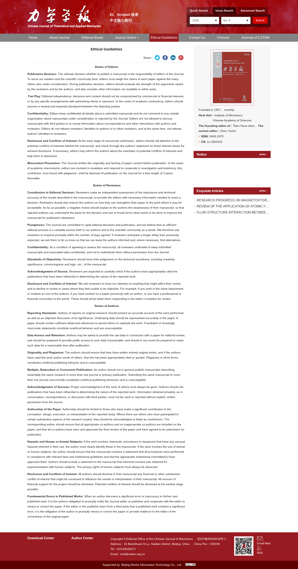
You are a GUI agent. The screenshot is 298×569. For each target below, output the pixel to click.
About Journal (59, 37)
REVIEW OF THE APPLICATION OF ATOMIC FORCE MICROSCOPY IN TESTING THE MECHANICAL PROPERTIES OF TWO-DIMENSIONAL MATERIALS (234, 206)
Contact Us (197, 37)
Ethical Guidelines (164, 37)
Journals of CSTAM (255, 37)
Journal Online (125, 37)
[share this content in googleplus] (180, 57)
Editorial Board (92, 37)
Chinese (223, 37)
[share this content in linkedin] (173, 57)
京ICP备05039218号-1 (210, 538)
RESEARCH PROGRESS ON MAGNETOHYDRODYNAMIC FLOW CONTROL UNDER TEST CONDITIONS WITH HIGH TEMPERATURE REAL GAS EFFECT (234, 200)
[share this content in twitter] (157, 57)
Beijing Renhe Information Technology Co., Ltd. (151, 564)
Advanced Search (253, 10)
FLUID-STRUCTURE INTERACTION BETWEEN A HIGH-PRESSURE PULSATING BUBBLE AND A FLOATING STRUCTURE (234, 212)
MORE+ (263, 154)
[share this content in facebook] (165, 57)
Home (33, 37)
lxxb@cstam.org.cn (132, 554)
